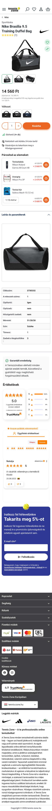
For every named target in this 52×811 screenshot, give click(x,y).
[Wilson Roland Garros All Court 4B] (7, 165)
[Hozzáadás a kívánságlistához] (47, 42)
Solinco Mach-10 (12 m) (23, 192)
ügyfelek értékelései (14, 406)
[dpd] (6, 649)
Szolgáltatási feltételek (13, 567)
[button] (8, 429)
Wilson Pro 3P (18, 180)
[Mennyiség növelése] (18, 125)
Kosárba (36, 126)
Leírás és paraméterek (13, 214)
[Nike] (44, 31)
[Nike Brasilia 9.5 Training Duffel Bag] (6, 114)
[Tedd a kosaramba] (46, 165)
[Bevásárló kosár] (48, 9)
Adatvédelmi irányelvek (13, 570)
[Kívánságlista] (34, 9)
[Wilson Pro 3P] (7, 178)
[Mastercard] (28, 632)
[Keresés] (27, 9)
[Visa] (17, 632)
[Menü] (4, 9)
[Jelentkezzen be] (41, 9)
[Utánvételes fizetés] (38, 632)
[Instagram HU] (12, 673)
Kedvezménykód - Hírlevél (32, 567)
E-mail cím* (10, 541)
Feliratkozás (28, 557)
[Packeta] (17, 649)
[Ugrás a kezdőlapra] (14, 9)
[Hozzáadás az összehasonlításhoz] (47, 49)
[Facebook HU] (5, 673)
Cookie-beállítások (5, 659)
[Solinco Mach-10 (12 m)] (7, 191)
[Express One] (28, 649)
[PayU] (6, 632)
